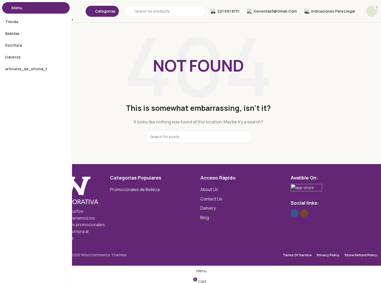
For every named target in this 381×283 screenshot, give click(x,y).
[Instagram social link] (304, 213)
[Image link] (306, 189)
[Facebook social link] (295, 213)
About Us (209, 189)
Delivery (208, 208)
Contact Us (211, 199)
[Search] (245, 137)
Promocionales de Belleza (135, 189)
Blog (204, 217)
